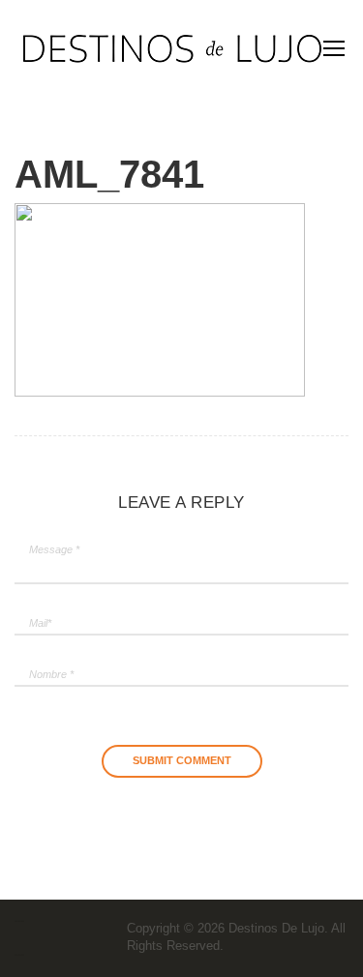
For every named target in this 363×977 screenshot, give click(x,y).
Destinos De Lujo (276, 928)
